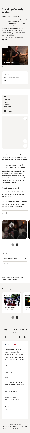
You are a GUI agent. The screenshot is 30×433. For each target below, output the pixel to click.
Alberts (11, 178)
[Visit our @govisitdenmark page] (19, 336)
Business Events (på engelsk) (13, 382)
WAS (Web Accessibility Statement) (20, 427)
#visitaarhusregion (15, 206)
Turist (6, 377)
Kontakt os (8, 412)
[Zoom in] (25, 141)
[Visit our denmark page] (5, 336)
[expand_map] (25, 118)
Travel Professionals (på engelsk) (14, 384)
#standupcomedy (8, 204)
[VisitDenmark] (10, 345)
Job (6, 395)
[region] (15, 132)
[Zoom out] (25, 146)
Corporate (8, 380)
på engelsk (17, 194)
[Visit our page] (10, 336)
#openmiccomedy (20, 204)
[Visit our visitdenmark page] (15, 336)
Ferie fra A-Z (8, 409)
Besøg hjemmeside (13, 77)
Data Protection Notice (7, 427)
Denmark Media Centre (12, 399)
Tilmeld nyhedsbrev (11, 397)
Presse (7, 375)
